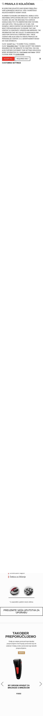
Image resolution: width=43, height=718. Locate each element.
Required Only (22, 59)
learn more (19, 54)
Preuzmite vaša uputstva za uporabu (21, 611)
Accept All (8, 59)
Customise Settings (11, 63)
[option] (21, 679)
